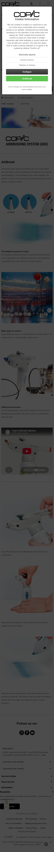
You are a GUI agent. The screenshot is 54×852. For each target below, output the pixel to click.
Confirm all (27, 78)
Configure (27, 71)
